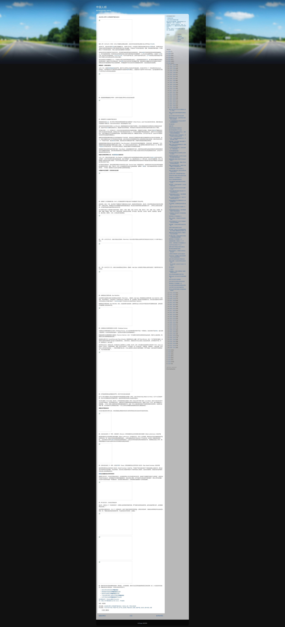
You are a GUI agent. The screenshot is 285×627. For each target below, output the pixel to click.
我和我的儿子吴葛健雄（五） (176, 283)
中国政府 (101, 146)
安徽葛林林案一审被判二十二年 (176, 241)
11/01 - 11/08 (172, 80)
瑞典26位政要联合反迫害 (110, 593)
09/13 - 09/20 (172, 94)
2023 (169, 57)
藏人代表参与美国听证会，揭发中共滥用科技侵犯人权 (177, 198)
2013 (169, 361)
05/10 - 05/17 (172, 312)
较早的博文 (159, 616)
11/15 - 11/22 (172, 76)
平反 (113, 46)
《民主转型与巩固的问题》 (173, 19)
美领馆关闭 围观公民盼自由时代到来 (177, 175)
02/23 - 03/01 (172, 333)
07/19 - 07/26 (172, 292)
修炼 (143, 52)
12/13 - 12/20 (172, 68)
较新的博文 (102, 616)
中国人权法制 (132, 606)
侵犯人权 (153, 157)
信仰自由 (118, 301)
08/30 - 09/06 (172, 98)
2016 (169, 355)
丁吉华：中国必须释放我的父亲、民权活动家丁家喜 (177, 139)
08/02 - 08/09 (172, 105)
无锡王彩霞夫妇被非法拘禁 (175, 227)
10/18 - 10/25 (172, 84)
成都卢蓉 (171, 126)
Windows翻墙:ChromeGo (113, 599)
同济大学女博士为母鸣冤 (175, 279)
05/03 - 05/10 (172, 314)
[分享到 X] (105, 610)
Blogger (141, 623)
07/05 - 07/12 (172, 296)
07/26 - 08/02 (172, 107)
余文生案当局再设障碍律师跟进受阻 (177, 285)
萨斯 (118, 465)
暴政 (113, 140)
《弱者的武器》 (170, 18)
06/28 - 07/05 (172, 298)
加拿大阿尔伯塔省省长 (110, 589)
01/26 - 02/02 (172, 341)
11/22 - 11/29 (172, 74)
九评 (160, 54)
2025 (169, 53)
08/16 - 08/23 (172, 102)
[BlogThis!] (104, 610)
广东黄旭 (171, 269)
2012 (169, 363)
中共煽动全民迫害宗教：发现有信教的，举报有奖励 (177, 148)
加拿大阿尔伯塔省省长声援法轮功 (177, 259)
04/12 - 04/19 (172, 320)
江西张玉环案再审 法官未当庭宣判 (177, 253)
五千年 (148, 55)
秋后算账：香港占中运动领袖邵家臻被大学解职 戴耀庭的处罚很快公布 (177, 230)
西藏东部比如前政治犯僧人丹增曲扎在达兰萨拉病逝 (177, 233)
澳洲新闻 (180, 36)
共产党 (120, 607)
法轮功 (142, 607)
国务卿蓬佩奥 (111, 68)
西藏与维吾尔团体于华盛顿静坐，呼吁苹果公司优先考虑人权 (177, 136)
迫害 (151, 607)
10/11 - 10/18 (172, 86)
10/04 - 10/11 (172, 88)
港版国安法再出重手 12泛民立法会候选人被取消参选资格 (177, 156)
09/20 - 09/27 (172, 92)
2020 (169, 63)
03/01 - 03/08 (172, 331)
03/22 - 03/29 (172, 326)
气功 (179, 41)
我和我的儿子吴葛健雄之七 (175, 216)
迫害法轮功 (116, 154)
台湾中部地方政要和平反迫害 (112, 597)
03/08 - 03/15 (172, 330)
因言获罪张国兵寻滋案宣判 (175, 128)
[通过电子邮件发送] (102, 610)
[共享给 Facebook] (106, 610)
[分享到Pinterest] (108, 610)
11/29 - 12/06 (172, 72)
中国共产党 (115, 607)
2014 (169, 359)
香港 (100, 473)
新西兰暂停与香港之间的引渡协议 (177, 246)
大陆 (108, 127)
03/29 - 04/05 (172, 324)
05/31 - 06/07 (172, 306)
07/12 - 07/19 (172, 294)
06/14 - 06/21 (172, 302)
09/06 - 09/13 (172, 96)
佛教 (144, 166)
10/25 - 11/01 (172, 82)
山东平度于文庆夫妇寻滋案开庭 (176, 287)
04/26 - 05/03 (172, 316)
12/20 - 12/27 (172, 66)
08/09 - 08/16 (172, 104)
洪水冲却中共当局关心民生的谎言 (177, 281)
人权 (108, 122)
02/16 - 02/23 (172, 335)
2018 (169, 352)
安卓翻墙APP (102, 599)
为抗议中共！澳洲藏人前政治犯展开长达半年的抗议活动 (177, 256)
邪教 (156, 330)
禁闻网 (179, 39)
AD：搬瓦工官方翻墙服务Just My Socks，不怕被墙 (111, 600)
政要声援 (138, 607)
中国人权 (101, 7)
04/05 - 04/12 (172, 322)
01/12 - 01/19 (172, 345)
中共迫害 (152, 44)
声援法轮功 (129, 607)
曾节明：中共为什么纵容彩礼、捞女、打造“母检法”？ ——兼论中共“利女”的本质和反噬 (176, 26)
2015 (169, 357)
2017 (169, 354)
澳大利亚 (147, 607)
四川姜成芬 (171, 267)
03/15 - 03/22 (172, 328)
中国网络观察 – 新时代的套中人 (176, 168)
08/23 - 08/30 (172, 100)
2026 (169, 51)
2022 (169, 59)
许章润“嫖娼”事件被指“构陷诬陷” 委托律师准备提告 (177, 191)
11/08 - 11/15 (172, 78)
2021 (169, 61)
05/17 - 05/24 (172, 310)
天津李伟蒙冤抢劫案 (173, 150)
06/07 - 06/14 (172, 304)
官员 (147, 59)
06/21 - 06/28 (172, 300)
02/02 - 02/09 (172, 339)
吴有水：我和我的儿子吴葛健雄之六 (177, 242)
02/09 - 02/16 (172, 337)
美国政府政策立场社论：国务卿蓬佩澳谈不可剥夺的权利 (177, 210)
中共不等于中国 (118, 55)
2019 (169, 350)
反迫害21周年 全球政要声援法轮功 (112, 606)
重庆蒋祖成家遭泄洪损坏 (175, 248)
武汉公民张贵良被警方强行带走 (176, 274)
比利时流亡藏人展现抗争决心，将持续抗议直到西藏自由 (177, 132)
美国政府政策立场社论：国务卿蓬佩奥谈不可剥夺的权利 (177, 195)
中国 (150, 46)
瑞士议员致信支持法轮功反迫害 (176, 115)
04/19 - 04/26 (172, 318)
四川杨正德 (171, 124)
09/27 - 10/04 (172, 90)
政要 (122, 61)
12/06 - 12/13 (172, 70)
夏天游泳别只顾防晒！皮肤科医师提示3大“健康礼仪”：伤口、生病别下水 (176, 22)
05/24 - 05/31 (172, 308)
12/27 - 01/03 (172, 64)
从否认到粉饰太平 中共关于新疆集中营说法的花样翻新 (177, 222)
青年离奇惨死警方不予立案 (175, 130)
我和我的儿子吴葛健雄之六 (175, 177)
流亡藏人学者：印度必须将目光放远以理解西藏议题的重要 (177, 236)
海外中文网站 (181, 38)
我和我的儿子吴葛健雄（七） (176, 239)
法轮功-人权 (125, 606)
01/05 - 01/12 (172, 347)
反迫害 (124, 607)
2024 (169, 55)
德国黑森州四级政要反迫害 (111, 591)
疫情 (154, 130)
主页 (131, 616)
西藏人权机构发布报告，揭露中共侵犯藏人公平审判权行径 (177, 166)
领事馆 (128, 69)
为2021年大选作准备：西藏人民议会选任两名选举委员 (177, 163)
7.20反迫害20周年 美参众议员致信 (113, 595)
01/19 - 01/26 (172, 343)
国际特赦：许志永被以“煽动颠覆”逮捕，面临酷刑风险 (177, 142)
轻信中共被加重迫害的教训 (175, 179)
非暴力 (112, 439)
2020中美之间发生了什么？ (175, 244)
